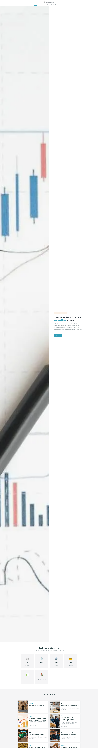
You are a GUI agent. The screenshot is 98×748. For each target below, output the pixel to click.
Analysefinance (49, 2)
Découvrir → (57, 335)
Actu (39, 4)
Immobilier (62, 4)
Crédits (52, 4)
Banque (48, 4)
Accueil (35, 4)
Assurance (44, 4)
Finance (56, 4)
